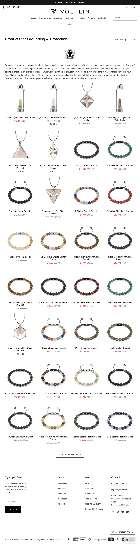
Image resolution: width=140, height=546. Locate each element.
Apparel (61, 504)
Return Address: (118, 496)
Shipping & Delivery (93, 504)
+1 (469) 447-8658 (119, 483)
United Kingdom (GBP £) (123, 532)
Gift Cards (89, 488)
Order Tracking (91, 499)
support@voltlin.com (120, 489)
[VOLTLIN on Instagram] (8, 7)
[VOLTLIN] (70, 12)
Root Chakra (10, 75)
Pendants (62, 493)
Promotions (90, 493)
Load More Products (70, 454)
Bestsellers (62, 483)
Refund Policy (26, 540)
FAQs (87, 483)
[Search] (133, 18)
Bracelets (62, 488)
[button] (69, 24)
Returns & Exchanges (94, 509)
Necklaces (62, 499)
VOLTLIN (15, 540)
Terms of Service (54, 540)
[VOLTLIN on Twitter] (18, 7)
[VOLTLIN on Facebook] (3, 7)
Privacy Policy (40, 540)
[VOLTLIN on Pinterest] (13, 7)
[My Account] (126, 7)
